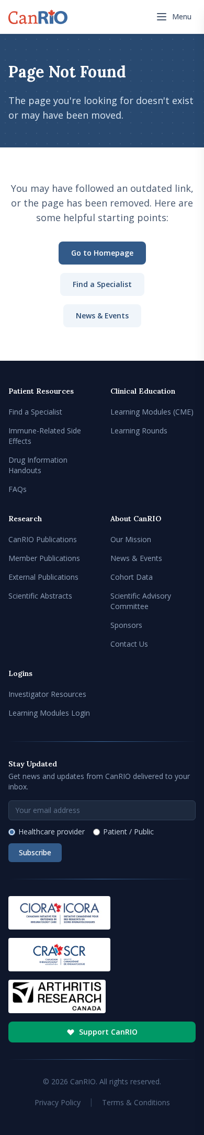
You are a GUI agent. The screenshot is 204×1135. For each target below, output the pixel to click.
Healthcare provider (51, 831)
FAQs (17, 489)
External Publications (43, 577)
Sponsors (126, 625)
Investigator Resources (47, 694)
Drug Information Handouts (37, 465)
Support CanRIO (108, 1032)
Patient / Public (128, 831)
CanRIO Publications (42, 539)
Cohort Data (131, 577)
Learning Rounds (138, 430)
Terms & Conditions (136, 1102)
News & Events (102, 315)
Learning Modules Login (49, 713)
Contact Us (129, 644)
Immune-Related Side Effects (44, 436)
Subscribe (35, 852)
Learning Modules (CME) (152, 412)
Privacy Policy (58, 1102)
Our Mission (130, 539)
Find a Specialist (102, 284)
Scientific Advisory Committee (140, 601)
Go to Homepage (102, 253)
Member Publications (44, 558)
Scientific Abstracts (40, 596)
